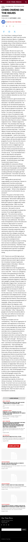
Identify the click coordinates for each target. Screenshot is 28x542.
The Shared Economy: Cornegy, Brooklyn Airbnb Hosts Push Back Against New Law (13, 506)
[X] (6, 26)
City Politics (6, 435)
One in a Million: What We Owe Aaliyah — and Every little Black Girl (13, 403)
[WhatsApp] (13, 26)
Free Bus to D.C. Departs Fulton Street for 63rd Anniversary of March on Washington (14, 413)
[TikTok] (6, 525)
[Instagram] (9, 31)
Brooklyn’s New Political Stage (12, 436)
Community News (7, 410)
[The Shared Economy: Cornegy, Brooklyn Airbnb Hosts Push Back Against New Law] (14, 497)
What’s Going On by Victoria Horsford (12, 485)
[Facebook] (2, 26)
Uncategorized (9, 6)
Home (2, 6)
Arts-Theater (6, 401)
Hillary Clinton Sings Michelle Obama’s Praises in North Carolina (12, 463)
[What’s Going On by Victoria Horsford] (14, 476)
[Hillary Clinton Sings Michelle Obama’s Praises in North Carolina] (14, 454)
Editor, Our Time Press (14, 22)
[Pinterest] (9, 26)
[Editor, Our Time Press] (3, 22)
